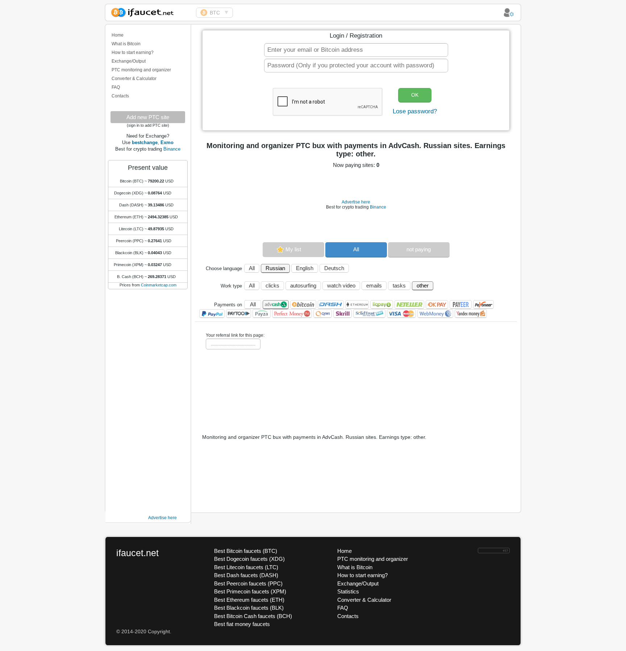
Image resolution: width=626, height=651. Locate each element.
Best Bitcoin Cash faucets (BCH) (253, 616)
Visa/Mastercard (401, 313)
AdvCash (276, 304)
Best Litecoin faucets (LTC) (246, 567)
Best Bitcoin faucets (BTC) (245, 551)
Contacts (120, 95)
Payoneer (483, 304)
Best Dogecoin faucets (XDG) (249, 559)
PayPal (212, 313)
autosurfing (303, 285)
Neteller (409, 304)
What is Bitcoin (126, 43)
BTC (215, 13)
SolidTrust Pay (369, 313)
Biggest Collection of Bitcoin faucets (150, 11)
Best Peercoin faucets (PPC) (248, 583)
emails (374, 285)
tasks (399, 285)
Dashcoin (331, 304)
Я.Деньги (471, 313)
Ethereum (357, 304)
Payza (262, 313)
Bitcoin (303, 304)
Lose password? (415, 111)
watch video (341, 285)
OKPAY (437, 304)
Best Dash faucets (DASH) (246, 575)
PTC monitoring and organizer (141, 69)
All (356, 249)
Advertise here (162, 517)
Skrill (342, 313)
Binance (171, 149)
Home (118, 35)
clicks (272, 285)
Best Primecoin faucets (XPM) (250, 591)
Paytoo (238, 313)
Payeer (461, 304)
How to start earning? (133, 52)
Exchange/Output (129, 61)
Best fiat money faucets (242, 624)
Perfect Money (292, 313)
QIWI (322, 313)
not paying (418, 249)
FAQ (116, 87)
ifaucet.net (137, 553)
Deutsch (334, 268)
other (423, 285)
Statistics (348, 591)
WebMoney (435, 313)
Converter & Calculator (134, 78)
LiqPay (381, 304)
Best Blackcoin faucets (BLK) (249, 608)
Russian (275, 268)
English (304, 268)
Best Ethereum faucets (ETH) (249, 600)
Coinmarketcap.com (158, 285)
